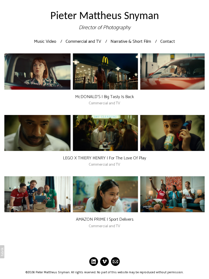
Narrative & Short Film (130, 41)
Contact (167, 41)
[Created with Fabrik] (2, 251)
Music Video (45, 41)
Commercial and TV (83, 41)
